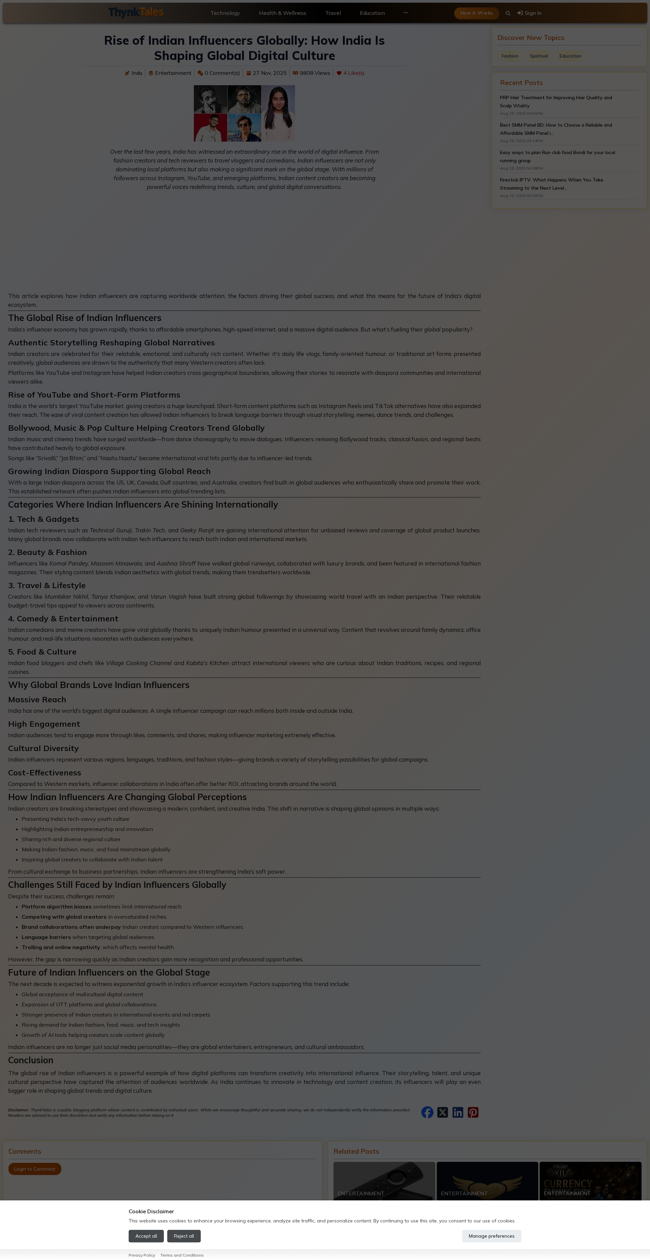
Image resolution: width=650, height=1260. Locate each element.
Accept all (146, 1236)
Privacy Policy (142, 1255)
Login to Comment (35, 1169)
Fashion (510, 56)
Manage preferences (492, 1236)
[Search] (508, 13)
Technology (225, 12)
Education (372, 12)
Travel (333, 12)
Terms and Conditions (182, 1255)
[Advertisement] (244, 244)
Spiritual (539, 56)
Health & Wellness (282, 12)
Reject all (184, 1236)
